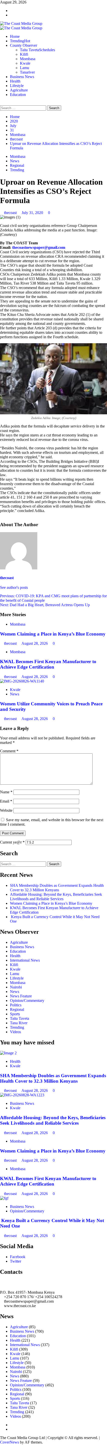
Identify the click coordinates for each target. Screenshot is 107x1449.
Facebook (17, 1257)
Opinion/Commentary (27, 1000)
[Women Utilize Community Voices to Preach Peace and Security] (22, 681)
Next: (45, 605)
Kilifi (24, 54)
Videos (15, 1032)
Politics (15, 1005)
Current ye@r (12, 842)
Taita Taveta (37, 50)
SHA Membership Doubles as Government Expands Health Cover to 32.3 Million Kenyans (57, 887)
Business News (22, 77)
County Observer (23, 45)
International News (25, 960)
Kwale (25, 63)
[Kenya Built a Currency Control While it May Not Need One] (4, 1198)
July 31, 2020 (33, 213)
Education (18, 94)
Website (6, 810)
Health (15, 81)
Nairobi (16, 987)
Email (6, 801)
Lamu (24, 68)
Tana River (18, 1023)
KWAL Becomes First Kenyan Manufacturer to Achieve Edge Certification (48, 664)
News (14, 161)
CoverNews (9, 1442)
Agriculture (19, 90)
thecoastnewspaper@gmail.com (38, 247)
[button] (1, 103)
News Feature (21, 996)
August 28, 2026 (35, 643)
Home (15, 36)
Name (6, 792)
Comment (9, 751)
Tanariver (27, 72)
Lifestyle (17, 86)
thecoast (11, 213)
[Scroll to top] (1, 1447)
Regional (17, 165)
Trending (20, 41)
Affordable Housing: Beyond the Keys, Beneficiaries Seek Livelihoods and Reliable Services (56, 896)
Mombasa (27, 59)
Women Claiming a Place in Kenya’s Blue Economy (53, 634)
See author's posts (14, 587)
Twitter (15, 1261)
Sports (15, 1014)
